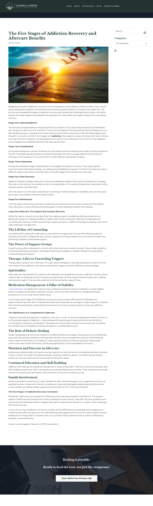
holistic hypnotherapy (41, 222)
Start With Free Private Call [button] (77, 478)
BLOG (99, 6)
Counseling (13, 234)
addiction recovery (48, 112)
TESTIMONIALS (88, 6)
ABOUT (77, 6)
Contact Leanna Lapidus (19, 424)
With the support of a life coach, (22, 192)
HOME (69, 6)
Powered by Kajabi (140, 500)
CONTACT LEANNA (111, 6)
